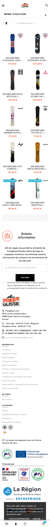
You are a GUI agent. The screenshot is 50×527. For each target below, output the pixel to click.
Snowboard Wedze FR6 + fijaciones (37, 204)
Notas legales (8, 358)
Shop (6, 524)
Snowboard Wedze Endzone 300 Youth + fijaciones (37, 168)
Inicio (25, 524)
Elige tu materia (9, 365)
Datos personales (10, 388)
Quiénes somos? (9, 354)
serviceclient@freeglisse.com (19, 338)
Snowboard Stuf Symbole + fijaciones (12, 168)
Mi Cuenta (7, 400)
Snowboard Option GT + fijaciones (37, 131)
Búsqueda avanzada (11, 422)
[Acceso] (15, 523)
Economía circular (10, 361)
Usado (5, 411)
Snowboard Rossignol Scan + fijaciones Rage (37, 59)
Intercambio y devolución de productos (20, 385)
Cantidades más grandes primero (26, 24)
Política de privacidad (19, 519)
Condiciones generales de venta (17, 377)
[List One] (3, 23)
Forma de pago (9, 381)
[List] (6, 23)
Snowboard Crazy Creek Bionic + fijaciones (12, 204)
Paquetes (6, 418)
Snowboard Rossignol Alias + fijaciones (12, 59)
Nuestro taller (8, 373)
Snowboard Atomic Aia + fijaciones (37, 95)
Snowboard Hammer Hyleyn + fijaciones (12, 131)
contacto (6, 350)
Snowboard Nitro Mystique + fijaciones (12, 95)
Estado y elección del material (16, 369)
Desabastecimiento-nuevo (14, 415)
